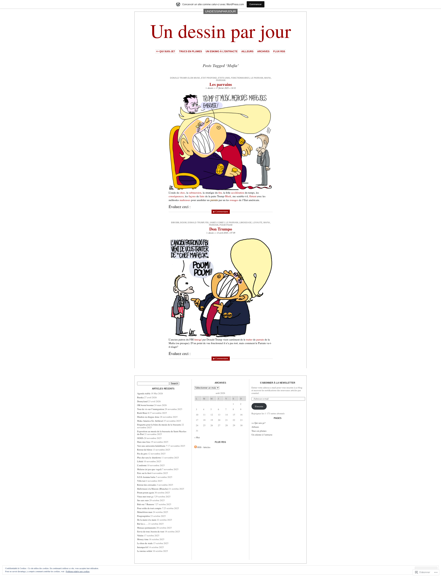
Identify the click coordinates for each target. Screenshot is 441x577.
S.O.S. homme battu (146, 477)
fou (220, 192)
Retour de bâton (144, 449)
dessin (210, 88)
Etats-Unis (224, 78)
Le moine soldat (144, 551)
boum (183, 222)
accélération (237, 192)
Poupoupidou (143, 516)
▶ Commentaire (220, 211)
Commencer (255, 4)
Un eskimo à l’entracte (222, 51)
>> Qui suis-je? (165, 51)
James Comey (217, 222)
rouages (234, 200)
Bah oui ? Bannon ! (146, 504)
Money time (142, 539)
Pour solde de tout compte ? (150, 508)
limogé (198, 339)
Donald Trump (178, 78)
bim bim (175, 222)
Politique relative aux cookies (78, 571)
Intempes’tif (142, 547)
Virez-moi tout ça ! (146, 496)
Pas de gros (142, 453)
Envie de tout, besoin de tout (150, 531)
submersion (195, 192)
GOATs (140, 438)
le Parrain (257, 78)
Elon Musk (194, 78)
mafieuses (185, 200)
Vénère (140, 535)
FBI (206, 222)
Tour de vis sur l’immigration (150, 409)
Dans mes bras (143, 441)
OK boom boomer (145, 405)
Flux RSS (279, 51)
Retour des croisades (146, 484)
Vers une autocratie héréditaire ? (152, 445)
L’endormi (142, 465)
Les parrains (220, 84)
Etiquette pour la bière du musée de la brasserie (159, 424)
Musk (228, 196)
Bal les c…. (142, 523)
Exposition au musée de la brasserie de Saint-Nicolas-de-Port (162, 433)
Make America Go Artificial (150, 420)
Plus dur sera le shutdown (149, 457)
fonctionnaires (240, 78)
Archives (263, 51)
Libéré (140, 461)
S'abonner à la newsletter (277, 383)
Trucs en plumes (190, 51)
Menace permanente (146, 527)
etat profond (209, 78)
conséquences (176, 196)
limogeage (245, 222)
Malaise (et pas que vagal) (149, 469)
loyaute (257, 222)
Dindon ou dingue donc (148, 416)
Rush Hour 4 (143, 412)
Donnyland (142, 401)
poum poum (225, 225)
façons (192, 196)
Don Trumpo (220, 229)
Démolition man (144, 512)
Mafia (267, 78)
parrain (220, 80)
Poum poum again (145, 492)
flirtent (252, 196)
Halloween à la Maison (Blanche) (152, 488)
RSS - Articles (203, 447)
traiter (249, 339)
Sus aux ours (143, 500)
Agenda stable (143, 393)
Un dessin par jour (220, 30)
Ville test (141, 480)
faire (202, 196)
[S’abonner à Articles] (195, 447)
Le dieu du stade (145, 543)
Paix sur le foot (144, 473)
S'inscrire (259, 406)
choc (182, 192)
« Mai (197, 437)
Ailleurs (247, 51)
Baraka (140, 397)
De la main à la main (146, 519)
